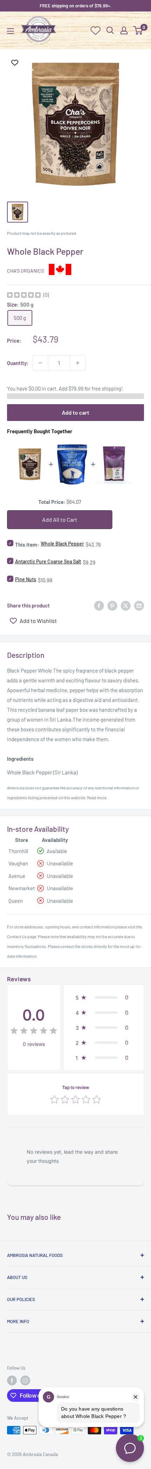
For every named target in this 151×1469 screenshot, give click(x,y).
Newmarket (21, 888)
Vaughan (18, 863)
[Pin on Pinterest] (112, 605)
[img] (24, 296)
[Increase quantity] (77, 363)
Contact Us (17, 936)
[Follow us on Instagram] (25, 1380)
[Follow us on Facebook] (12, 1380)
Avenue (16, 876)
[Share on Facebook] (99, 605)
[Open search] (110, 30)
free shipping (106, 388)
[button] (104, 997)
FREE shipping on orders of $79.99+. (75, 5)
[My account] (123, 30)
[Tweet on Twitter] (126, 605)
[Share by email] (139, 605)
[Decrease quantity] (40, 363)
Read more (96, 797)
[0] (138, 30)
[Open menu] (10, 31)
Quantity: (17, 363)
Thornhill (18, 851)
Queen (15, 901)
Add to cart (75, 412)
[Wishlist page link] (95, 30)
